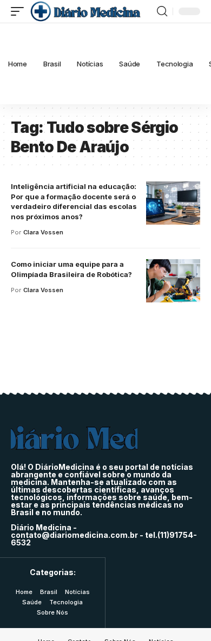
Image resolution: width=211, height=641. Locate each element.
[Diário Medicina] (85, 11)
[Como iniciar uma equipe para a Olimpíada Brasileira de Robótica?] (173, 280)
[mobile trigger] (20, 11)
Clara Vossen (43, 232)
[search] (162, 11)
